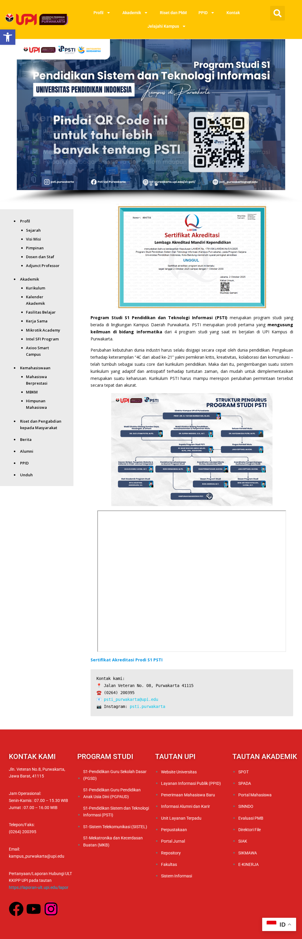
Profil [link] (98, 12)
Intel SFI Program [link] (42, 339)
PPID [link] (203, 12)
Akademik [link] (131, 12)
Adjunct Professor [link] (43, 265)
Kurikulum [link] (35, 288)
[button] (277, 13)
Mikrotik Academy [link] (43, 330)
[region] (151, 121)
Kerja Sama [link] (36, 321)
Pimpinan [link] (35, 248)
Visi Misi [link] (33, 239)
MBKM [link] (32, 392)
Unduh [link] (26, 474)
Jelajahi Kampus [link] (163, 26)
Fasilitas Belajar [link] (41, 312)
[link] (7, 37)
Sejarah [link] (33, 230)
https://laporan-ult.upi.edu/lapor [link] (38, 887)
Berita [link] (26, 439)
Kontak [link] (233, 12)
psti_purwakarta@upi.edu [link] (131, 699)
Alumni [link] (26, 451)
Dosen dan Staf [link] (40, 256)
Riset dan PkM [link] (173, 12)
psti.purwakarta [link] (147, 706)
